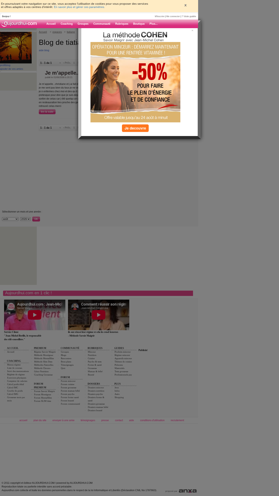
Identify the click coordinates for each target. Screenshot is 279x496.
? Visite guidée (189, 16)
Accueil (51, 23)
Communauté (101, 23)
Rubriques (121, 23)
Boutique (139, 23)
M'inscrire (159, 16)
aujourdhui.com (20, 24)
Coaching (67, 23)
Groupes (83, 23)
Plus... (154, 23)
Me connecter (173, 16)
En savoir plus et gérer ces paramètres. (79, 7)
